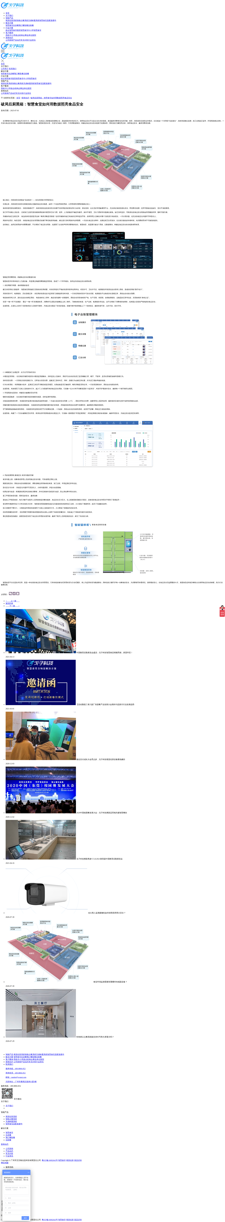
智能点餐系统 (22, 20)
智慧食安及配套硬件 (47, 20)
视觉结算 (70, 1160)
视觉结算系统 (11, 20)
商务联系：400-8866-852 (16, 1073)
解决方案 (9, 23)
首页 (7, 13)
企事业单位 (27, 35)
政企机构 (19, 35)
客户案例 (9, 33)
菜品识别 (78, 1160)
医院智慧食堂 (22, 30)
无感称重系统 (33, 20)
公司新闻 (9, 40)
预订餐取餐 (23, 25)
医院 (34, 35)
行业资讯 (32, 40)
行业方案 (9, 28)
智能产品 (9, 18)
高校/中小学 (10, 35)
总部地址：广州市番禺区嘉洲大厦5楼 (21, 1082)
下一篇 (13, 606)
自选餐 (16, 25)
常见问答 (24, 40)
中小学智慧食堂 (34, 30)
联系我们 (12, 69)
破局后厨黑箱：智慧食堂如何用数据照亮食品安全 (51, 98)
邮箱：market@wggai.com (16, 1077)
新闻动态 (9, 38)
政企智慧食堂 (11, 30)
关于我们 (9, 16)
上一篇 (13, 601)
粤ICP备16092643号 (50, 1160)
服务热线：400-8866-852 (16, 1069)
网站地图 (4, 1163)
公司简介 (4, 69)
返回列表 (9, 603)
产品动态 (17, 40)
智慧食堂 (9, 25)
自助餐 (31, 25)
